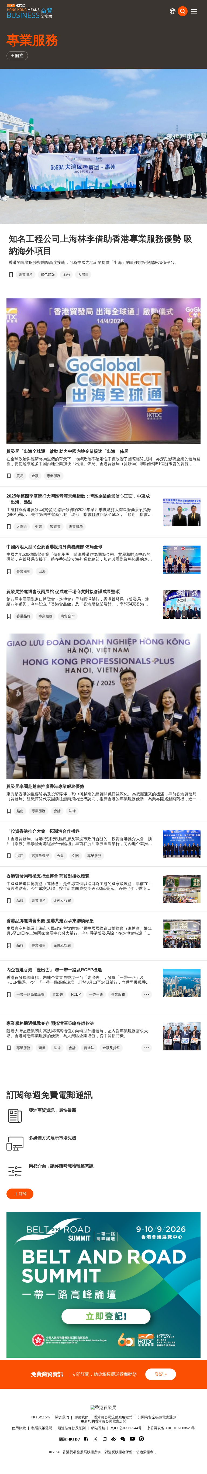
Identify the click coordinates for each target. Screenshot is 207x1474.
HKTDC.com (40, 1417)
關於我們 (62, 1417)
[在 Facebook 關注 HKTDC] (86, 1438)
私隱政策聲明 (41, 1428)
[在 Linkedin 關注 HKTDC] (104, 1438)
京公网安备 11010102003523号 (171, 1428)
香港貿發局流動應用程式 (113, 1417)
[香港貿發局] (103, 1407)
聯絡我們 (81, 1417)
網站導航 (98, 1428)
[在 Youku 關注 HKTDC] (141, 1438)
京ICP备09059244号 (126, 1428)
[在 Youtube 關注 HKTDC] (132, 1438)
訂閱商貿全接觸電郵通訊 (157, 1417)
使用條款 (19, 1428)
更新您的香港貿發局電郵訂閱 (103, 1421)
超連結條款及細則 (72, 1428)
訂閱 (22, 1194)
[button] (194, 11)
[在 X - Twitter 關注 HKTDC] (95, 1438)
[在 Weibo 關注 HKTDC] (113, 1438)
